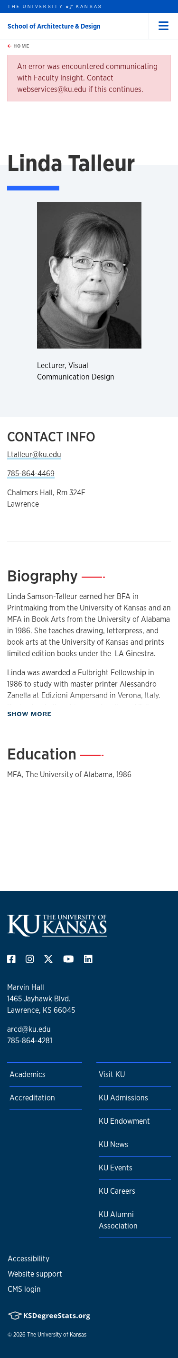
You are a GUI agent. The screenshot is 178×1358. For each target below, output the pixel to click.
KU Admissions (123, 1098)
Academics (27, 1074)
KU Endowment (124, 1121)
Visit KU (112, 1074)
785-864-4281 (29, 1041)
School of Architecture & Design (54, 26)
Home (20, 45)
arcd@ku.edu (29, 1029)
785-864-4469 (31, 474)
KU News (113, 1144)
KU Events (115, 1168)
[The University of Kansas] (57, 933)
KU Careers (117, 1191)
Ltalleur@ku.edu (34, 454)
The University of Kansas (56, 1334)
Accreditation (32, 1098)
